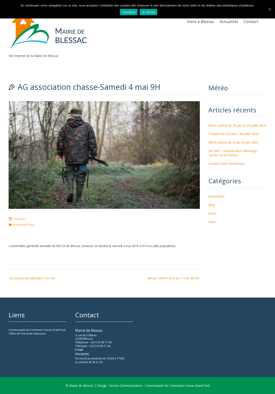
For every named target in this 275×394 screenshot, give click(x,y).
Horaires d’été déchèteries (226, 164)
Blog (31, 224)
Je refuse (148, 12)
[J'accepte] (269, 9)
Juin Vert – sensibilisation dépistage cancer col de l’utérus (232, 153)
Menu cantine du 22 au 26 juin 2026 (233, 142)
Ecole (212, 213)
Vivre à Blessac (200, 21)
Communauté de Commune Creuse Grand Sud (37, 330)
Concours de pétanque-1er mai (33, 278)
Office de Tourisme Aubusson (27, 333)
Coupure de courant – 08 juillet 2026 (233, 134)
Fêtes (212, 222)
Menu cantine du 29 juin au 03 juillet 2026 (237, 125)
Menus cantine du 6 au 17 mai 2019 (172, 278)
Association (19, 224)
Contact (251, 21)
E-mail (79, 349)
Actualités (229, 21)
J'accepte (128, 12)
